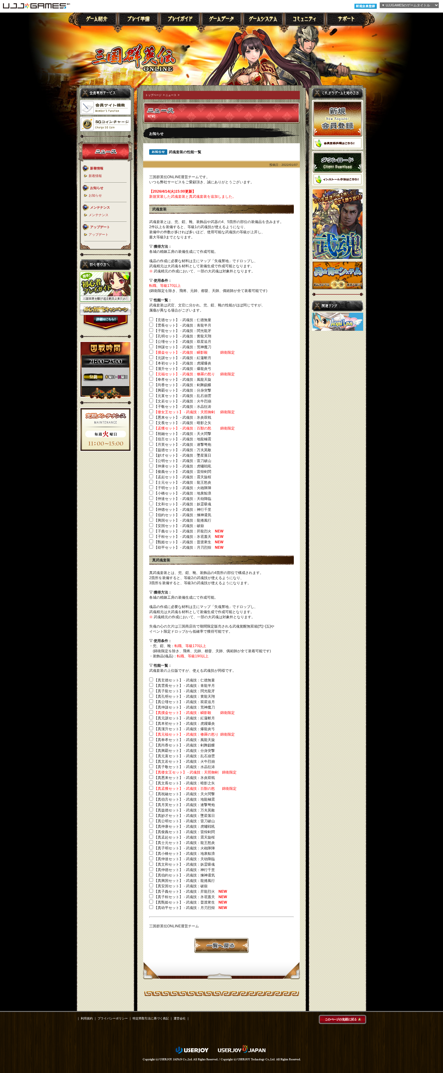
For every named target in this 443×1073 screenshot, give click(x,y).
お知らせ (95, 195)
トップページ (153, 95)
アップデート (98, 234)
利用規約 (87, 1018)
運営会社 (180, 1018)
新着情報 (95, 176)
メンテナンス (98, 215)
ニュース (170, 95)
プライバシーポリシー (113, 1018)
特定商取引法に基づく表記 (151, 1018)
